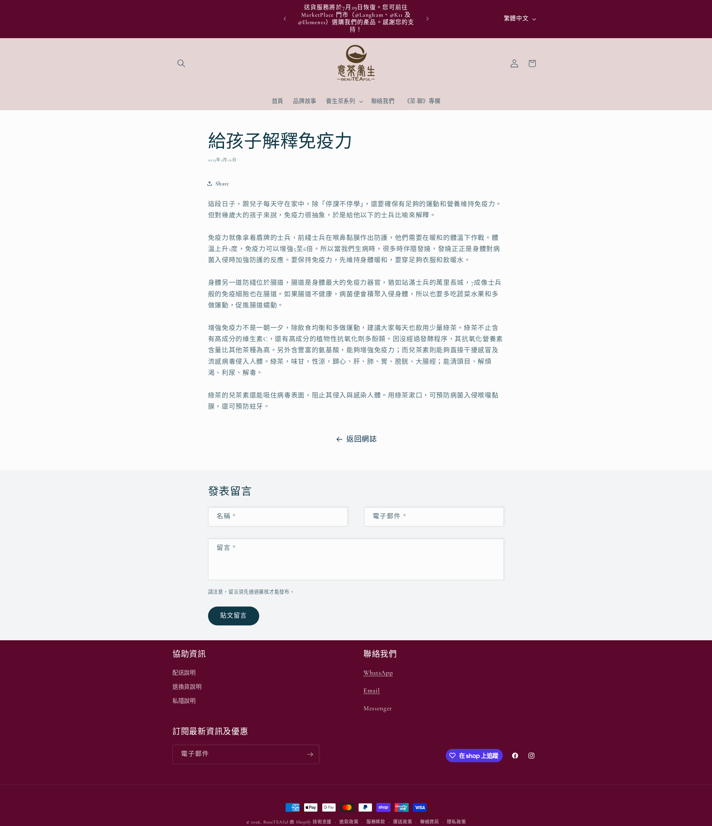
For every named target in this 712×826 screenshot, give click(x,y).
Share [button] (222, 183)
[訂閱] (310, 754)
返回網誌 (361, 439)
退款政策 (348, 822)
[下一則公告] (427, 19)
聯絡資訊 (429, 822)
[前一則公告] (285, 19)
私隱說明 (184, 701)
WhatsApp (378, 673)
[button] (181, 63)
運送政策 (402, 822)
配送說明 (184, 673)
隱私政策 (456, 822)
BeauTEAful (276, 822)
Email (371, 690)
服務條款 (375, 822)
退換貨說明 (186, 687)
